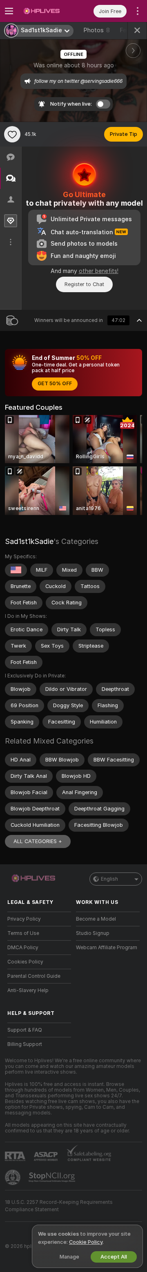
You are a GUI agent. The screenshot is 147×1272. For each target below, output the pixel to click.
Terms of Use (23, 933)
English (109, 879)
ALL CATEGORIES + (37, 841)
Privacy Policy (24, 919)
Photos (96, 30)
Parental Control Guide (33, 976)
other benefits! (98, 271)
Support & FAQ (24, 1030)
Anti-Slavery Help (28, 990)
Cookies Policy (25, 962)
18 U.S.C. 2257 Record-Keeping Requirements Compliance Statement (59, 1205)
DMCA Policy (22, 947)
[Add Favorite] (12, 134)
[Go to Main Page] (46, 11)
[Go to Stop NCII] (53, 1177)
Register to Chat (84, 284)
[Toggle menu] (9, 11)
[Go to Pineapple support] (13, 1177)
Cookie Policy (85, 1242)
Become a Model (96, 919)
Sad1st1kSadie (29, 541)
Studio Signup (92, 933)
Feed (126, 30)
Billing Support (24, 1044)
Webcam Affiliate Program (106, 947)
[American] (16, 570)
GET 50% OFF (55, 383)
